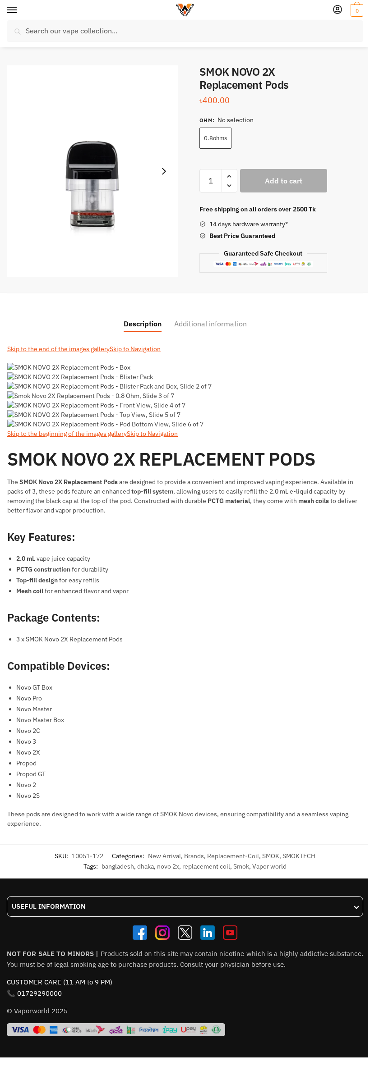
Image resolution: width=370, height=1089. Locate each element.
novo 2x (168, 866)
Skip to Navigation (135, 349)
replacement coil (206, 866)
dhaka (145, 866)
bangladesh (118, 866)
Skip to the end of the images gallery (58, 349)
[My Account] (337, 10)
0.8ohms (215, 138)
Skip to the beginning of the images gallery (67, 434)
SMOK (270, 856)
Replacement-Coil (233, 856)
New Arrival (164, 856)
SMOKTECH (298, 856)
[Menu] (20, 10)
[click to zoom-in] (92, 171)
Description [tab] (143, 323)
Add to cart (283, 180)
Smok (241, 866)
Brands (194, 856)
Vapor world (269, 866)
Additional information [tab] (210, 323)
